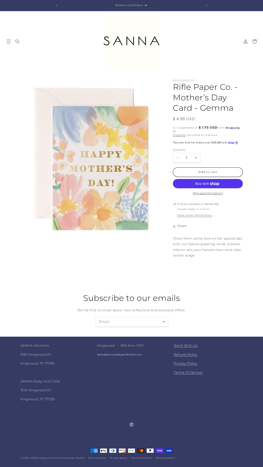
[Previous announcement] (56, 5)
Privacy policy (118, 458)
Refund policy (97, 458)
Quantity (179, 150)
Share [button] (182, 226)
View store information (194, 215)
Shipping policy (165, 458)
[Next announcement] (206, 5)
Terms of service (141, 458)
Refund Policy (185, 354)
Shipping (179, 135)
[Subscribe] (163, 321)
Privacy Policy (185, 363)
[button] (8, 41)
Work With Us (186, 345)
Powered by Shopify (72, 458)
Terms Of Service (188, 372)
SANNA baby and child (44, 458)
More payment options (208, 193)
